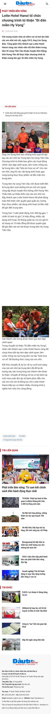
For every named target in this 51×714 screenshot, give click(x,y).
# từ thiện (22, 436)
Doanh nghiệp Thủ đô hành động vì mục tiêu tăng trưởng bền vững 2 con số (33, 574)
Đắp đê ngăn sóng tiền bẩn (33, 640)
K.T (3, 31)
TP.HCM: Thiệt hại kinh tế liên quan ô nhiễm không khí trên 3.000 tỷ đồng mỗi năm (34, 501)
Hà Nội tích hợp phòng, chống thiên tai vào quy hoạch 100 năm (34, 516)
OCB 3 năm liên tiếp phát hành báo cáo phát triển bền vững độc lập (34, 559)
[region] (25, 82)
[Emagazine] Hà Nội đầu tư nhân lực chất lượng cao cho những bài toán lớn (32, 545)
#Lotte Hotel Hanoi (9, 436)
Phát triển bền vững (14, 11)
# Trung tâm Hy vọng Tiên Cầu (12, 440)
